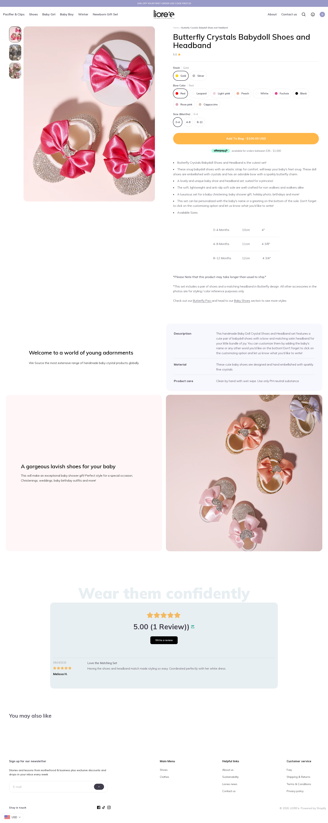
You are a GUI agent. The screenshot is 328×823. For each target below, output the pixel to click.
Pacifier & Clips (13, 14)
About (272, 14)
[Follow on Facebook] (99, 808)
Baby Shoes (242, 301)
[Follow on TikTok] (104, 808)
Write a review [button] (164, 640)
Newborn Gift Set (105, 14)
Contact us (289, 14)
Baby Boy (67, 14)
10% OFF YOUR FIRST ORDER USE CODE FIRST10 (164, 3)
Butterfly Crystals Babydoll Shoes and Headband (204, 27)
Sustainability (230, 777)
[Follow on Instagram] (109, 808)
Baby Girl (48, 14)
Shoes (33, 14)
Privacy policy (295, 791)
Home (176, 27)
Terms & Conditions (299, 784)
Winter (83, 14)
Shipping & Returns (298, 777)
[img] (70, 668)
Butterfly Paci (202, 301)
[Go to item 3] (15, 70)
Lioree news (229, 784)
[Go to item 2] (15, 52)
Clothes (164, 777)
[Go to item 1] (15, 34)
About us (227, 770)
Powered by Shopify (313, 808)
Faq (289, 770)
